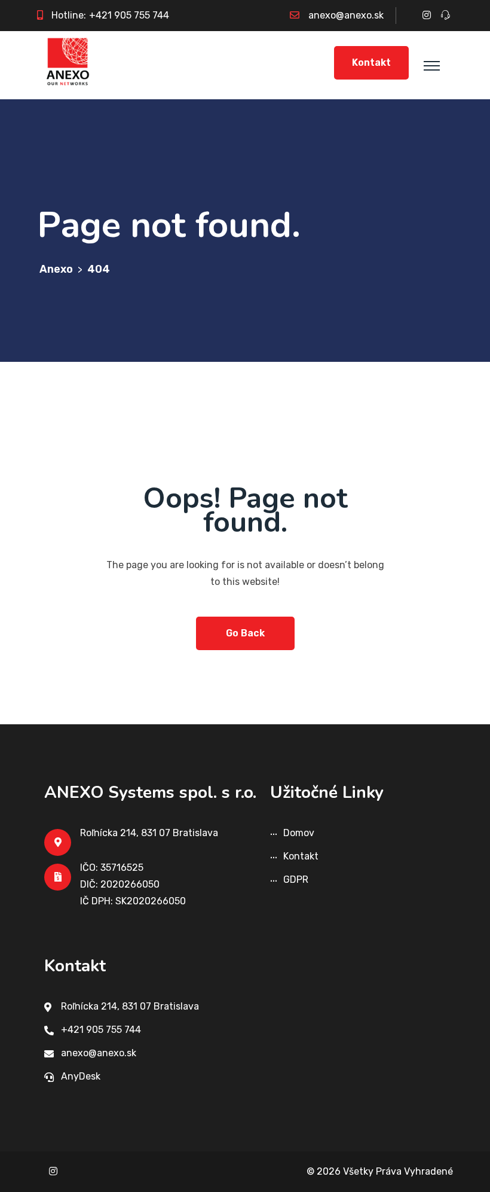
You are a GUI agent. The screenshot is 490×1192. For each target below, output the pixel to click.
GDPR (295, 879)
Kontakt (371, 62)
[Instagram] (53, 1171)
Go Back (245, 633)
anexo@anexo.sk (346, 15)
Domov (298, 833)
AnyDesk (80, 1076)
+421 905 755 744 (129, 15)
